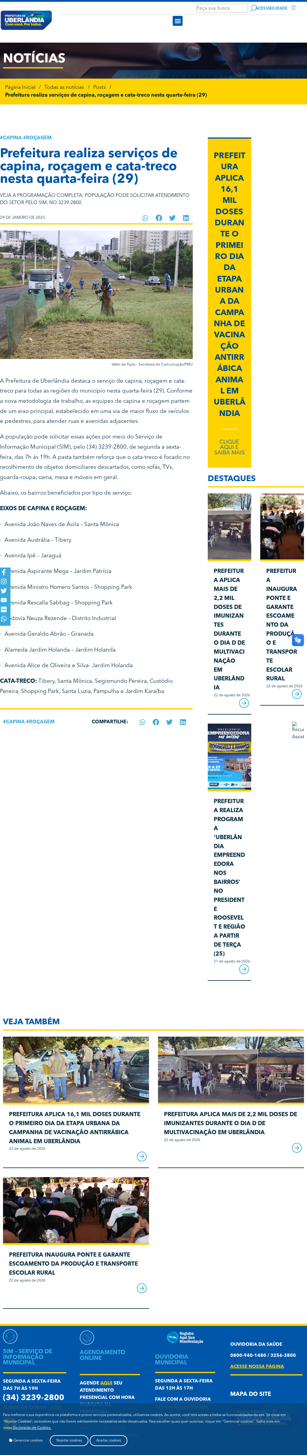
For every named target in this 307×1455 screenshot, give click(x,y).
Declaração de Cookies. (32, 1428)
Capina (12, 138)
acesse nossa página (257, 1367)
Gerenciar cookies (28, 1440)
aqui (106, 1383)
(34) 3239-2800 (33, 1398)
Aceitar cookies (108, 1440)
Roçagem (39, 138)
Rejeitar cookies (69, 1440)
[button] (178, 21)
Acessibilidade (271, 9)
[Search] (253, 8)
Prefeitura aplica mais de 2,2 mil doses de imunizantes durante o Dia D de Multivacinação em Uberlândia (230, 1124)
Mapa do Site (250, 1394)
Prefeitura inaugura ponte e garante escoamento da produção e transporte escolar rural (281, 625)
